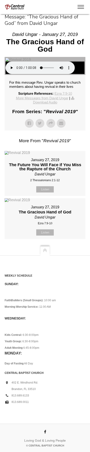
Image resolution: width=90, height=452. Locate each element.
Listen (45, 189)
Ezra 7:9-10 (63, 93)
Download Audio (45, 102)
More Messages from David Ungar (42, 98)
